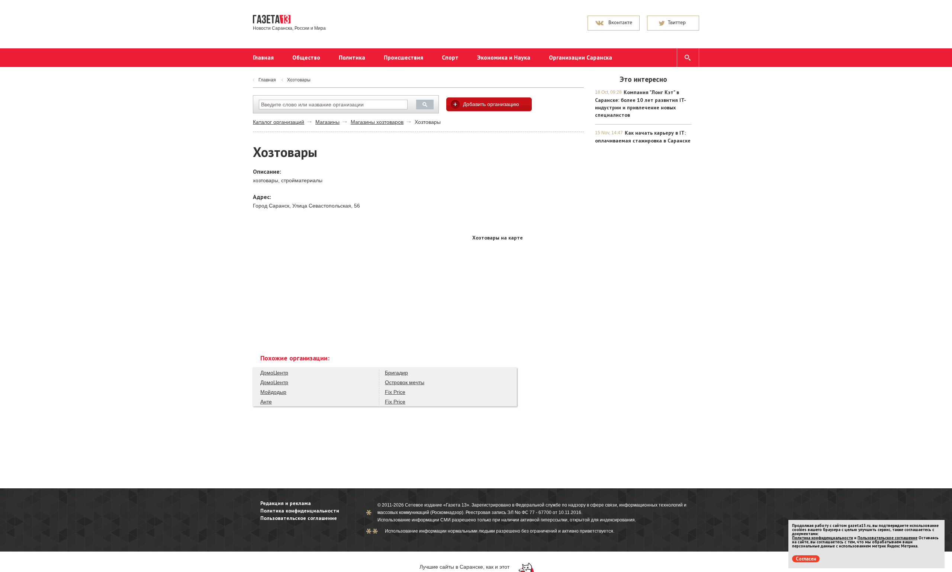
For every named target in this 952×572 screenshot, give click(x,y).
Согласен (806, 559)
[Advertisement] (528, 183)
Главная (263, 57)
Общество (306, 57)
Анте (266, 402)
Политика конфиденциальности (299, 510)
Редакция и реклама (285, 503)
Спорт (450, 57)
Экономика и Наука (503, 57)
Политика (352, 57)
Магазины (327, 122)
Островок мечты (404, 382)
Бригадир (396, 373)
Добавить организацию (491, 104)
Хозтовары (299, 80)
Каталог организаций (278, 122)
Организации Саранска (580, 57)
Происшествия (403, 57)
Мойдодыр (273, 392)
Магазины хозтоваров (377, 122)
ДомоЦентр (274, 373)
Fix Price (395, 392)
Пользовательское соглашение (298, 518)
